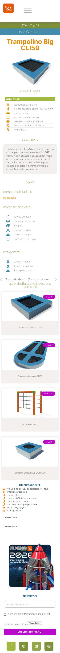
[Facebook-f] (11, 646)
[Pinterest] (48, 646)
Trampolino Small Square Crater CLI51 (30, 473)
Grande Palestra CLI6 (30, 424)
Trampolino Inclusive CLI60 (30, 328)
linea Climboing (30, 32)
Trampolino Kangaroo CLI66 (30, 376)
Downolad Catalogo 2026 (30, 536)
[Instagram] (23, 646)
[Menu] (28, 10)
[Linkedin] (36, 646)
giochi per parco (30, 25)
